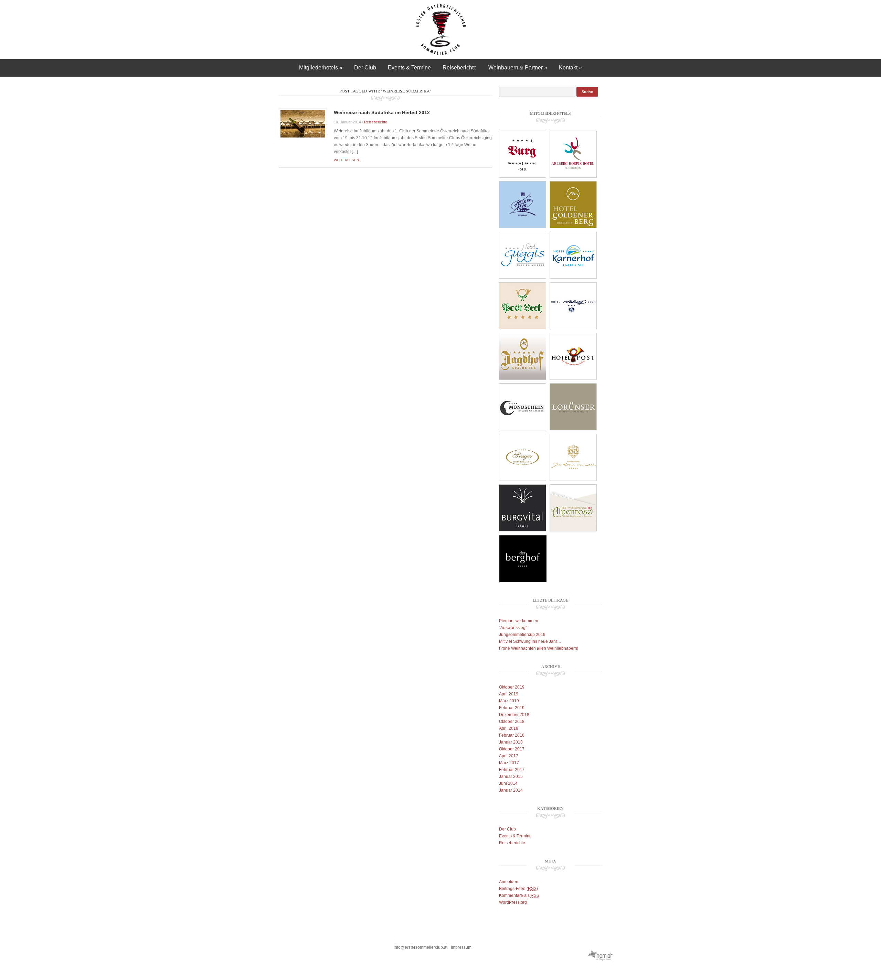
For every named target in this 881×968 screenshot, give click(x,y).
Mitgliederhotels (320, 67)
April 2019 (508, 694)
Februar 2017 (511, 769)
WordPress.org (513, 902)
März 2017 (509, 762)
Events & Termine (409, 67)
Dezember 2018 (514, 714)
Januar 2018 (511, 742)
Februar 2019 (511, 707)
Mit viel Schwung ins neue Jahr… (530, 641)
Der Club (365, 67)
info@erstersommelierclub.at (420, 947)
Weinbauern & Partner (517, 67)
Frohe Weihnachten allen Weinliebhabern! (538, 648)
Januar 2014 (511, 790)
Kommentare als (519, 895)
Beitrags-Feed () (518, 888)
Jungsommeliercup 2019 (522, 634)
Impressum (461, 947)
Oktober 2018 (511, 721)
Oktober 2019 (511, 687)
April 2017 (508, 756)
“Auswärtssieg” (513, 627)
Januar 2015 (511, 776)
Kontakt (570, 67)
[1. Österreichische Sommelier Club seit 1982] (441, 29)
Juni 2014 (508, 783)
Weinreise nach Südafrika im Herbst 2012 (382, 112)
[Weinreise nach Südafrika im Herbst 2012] (302, 123)
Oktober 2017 (511, 749)
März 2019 (509, 700)
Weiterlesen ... (348, 160)
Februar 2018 (511, 735)
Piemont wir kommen (518, 620)
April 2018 (508, 728)
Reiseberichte (460, 67)
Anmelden (508, 881)
